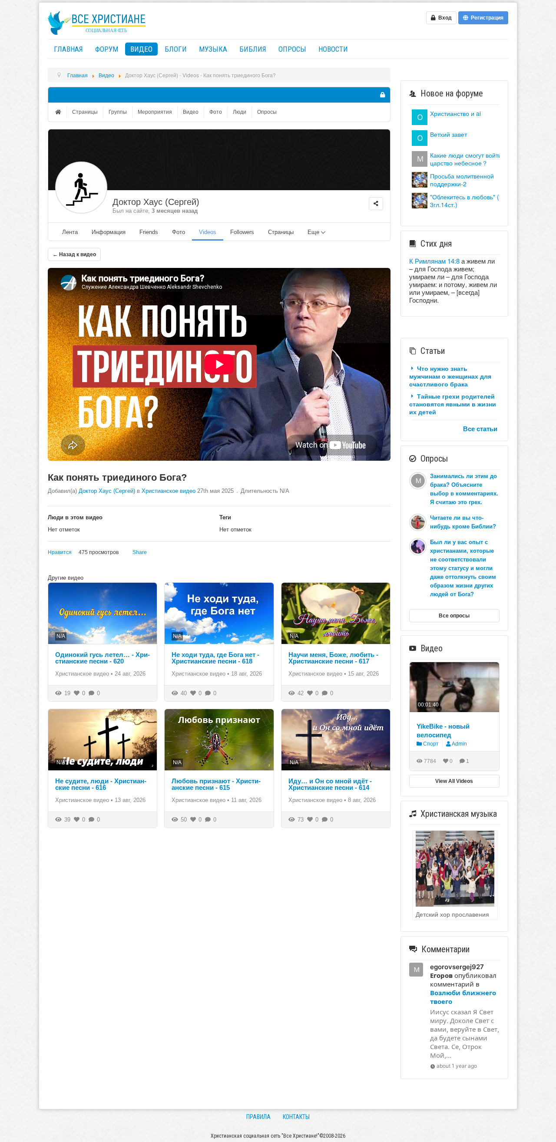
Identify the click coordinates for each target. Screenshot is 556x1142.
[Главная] (59, 112)
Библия (252, 49)
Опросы (292, 49)
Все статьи (480, 428)
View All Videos (454, 781)
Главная (68, 49)
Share (139, 552)
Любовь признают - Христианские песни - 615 (216, 784)
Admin (459, 744)
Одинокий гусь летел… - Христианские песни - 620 (102, 658)
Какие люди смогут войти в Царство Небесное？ (468, 159)
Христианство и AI (455, 113)
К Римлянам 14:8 (434, 260)
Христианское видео (168, 491)
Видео (141, 49)
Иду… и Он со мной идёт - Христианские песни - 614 (330, 784)
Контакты (296, 1116)
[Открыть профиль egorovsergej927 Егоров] (419, 157)
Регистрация (485, 18)
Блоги (176, 49)
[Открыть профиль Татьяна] (419, 178)
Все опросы (454, 616)
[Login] (382, 95)
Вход (444, 18)
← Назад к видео (74, 254)
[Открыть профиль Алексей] (419, 116)
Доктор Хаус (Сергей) (156, 202)
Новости (333, 49)
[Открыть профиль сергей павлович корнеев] (419, 137)
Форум (106, 49)
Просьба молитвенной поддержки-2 (462, 180)
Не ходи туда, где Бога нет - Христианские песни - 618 (215, 658)
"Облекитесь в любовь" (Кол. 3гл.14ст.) (470, 200)
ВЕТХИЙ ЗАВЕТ (448, 134)
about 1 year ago (457, 1066)
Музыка (213, 49)
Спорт (430, 744)
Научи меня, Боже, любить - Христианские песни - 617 (333, 658)
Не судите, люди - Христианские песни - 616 (100, 784)
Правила (258, 1116)
